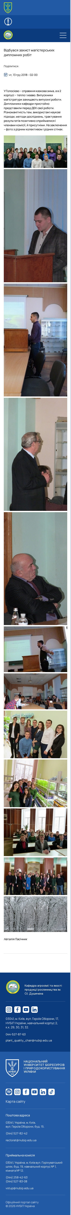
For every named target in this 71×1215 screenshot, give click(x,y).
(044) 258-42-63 (16, 1177)
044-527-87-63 (16, 1034)
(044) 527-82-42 (16, 1133)
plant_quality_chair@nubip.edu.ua (29, 1040)
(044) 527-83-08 (16, 1181)
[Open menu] (63, 35)
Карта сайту (15, 1101)
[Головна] (8, 7)
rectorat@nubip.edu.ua (21, 1140)
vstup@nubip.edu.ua (19, 1188)
